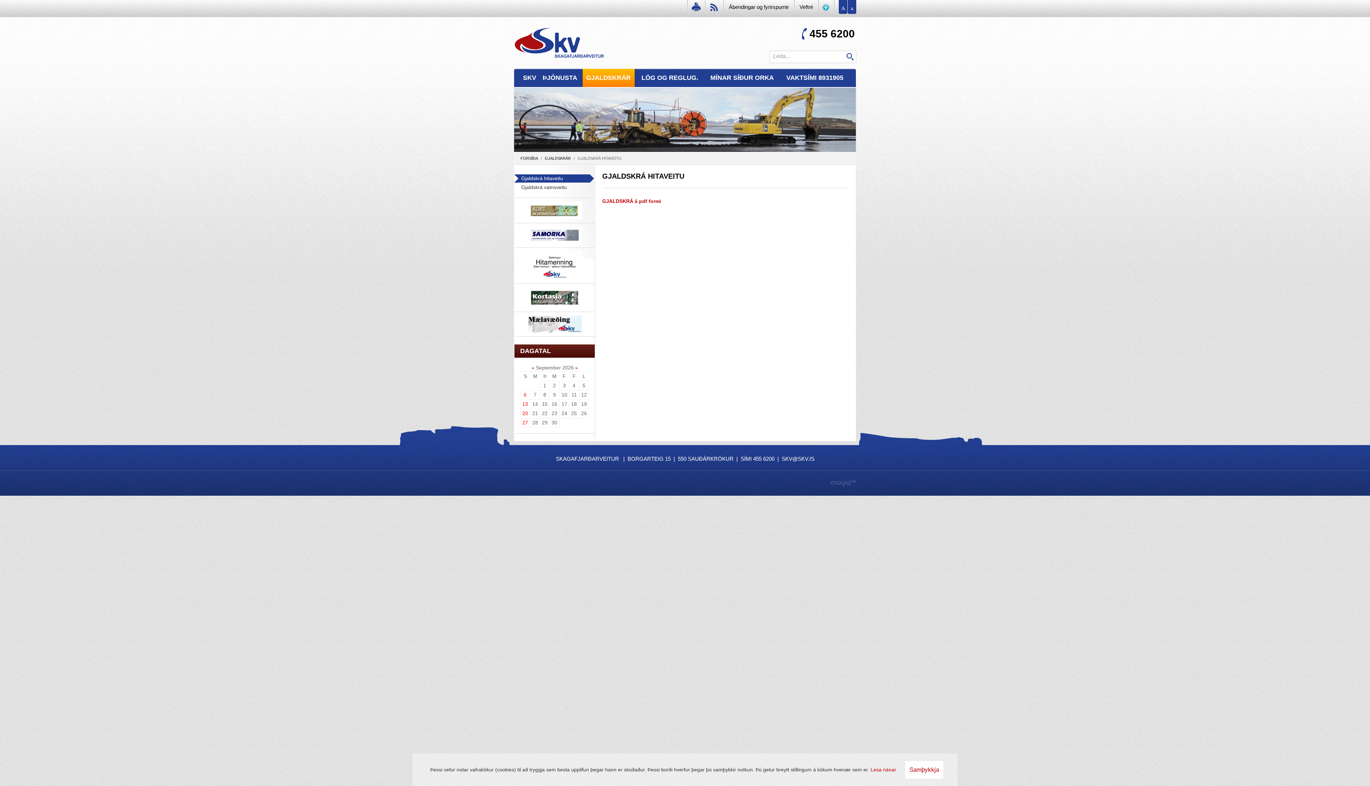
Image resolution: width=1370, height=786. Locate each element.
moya (842, 483)
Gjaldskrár (558, 158)
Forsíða (529, 158)
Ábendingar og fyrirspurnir (759, 7)
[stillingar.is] (826, 8)
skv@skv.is (798, 459)
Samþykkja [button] (924, 769)
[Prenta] (696, 8)
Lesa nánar (883, 769)
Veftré (806, 7)
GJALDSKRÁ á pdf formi (631, 201)
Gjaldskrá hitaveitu (599, 158)
